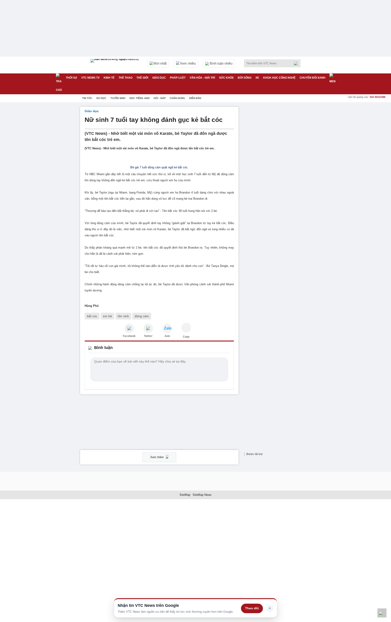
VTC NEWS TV (90, 77)
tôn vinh (123, 316)
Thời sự (71, 77)
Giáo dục (159, 77)
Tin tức (87, 98)
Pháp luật (178, 77)
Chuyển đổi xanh (312, 77)
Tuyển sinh (117, 98)
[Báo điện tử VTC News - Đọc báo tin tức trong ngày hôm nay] (115, 65)
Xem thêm (157, 457)
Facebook (129, 336)
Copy (186, 336)
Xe (257, 77)
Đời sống (244, 77)
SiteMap (184, 494)
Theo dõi (252, 608)
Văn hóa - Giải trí (202, 77)
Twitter (148, 336)
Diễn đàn (195, 98)
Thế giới (142, 77)
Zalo (167, 336)
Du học (101, 98)
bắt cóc (92, 316)
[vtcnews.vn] (129, 328)
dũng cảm (142, 316)
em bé (107, 316)
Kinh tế (109, 77)
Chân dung (177, 98)
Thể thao (125, 77)
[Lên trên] (381, 612)
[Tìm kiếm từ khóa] (297, 63)
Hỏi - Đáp (160, 98)
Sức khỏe (226, 77)
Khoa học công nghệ (279, 77)
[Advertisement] (277, 175)
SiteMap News (202, 494)
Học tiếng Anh (139, 98)
